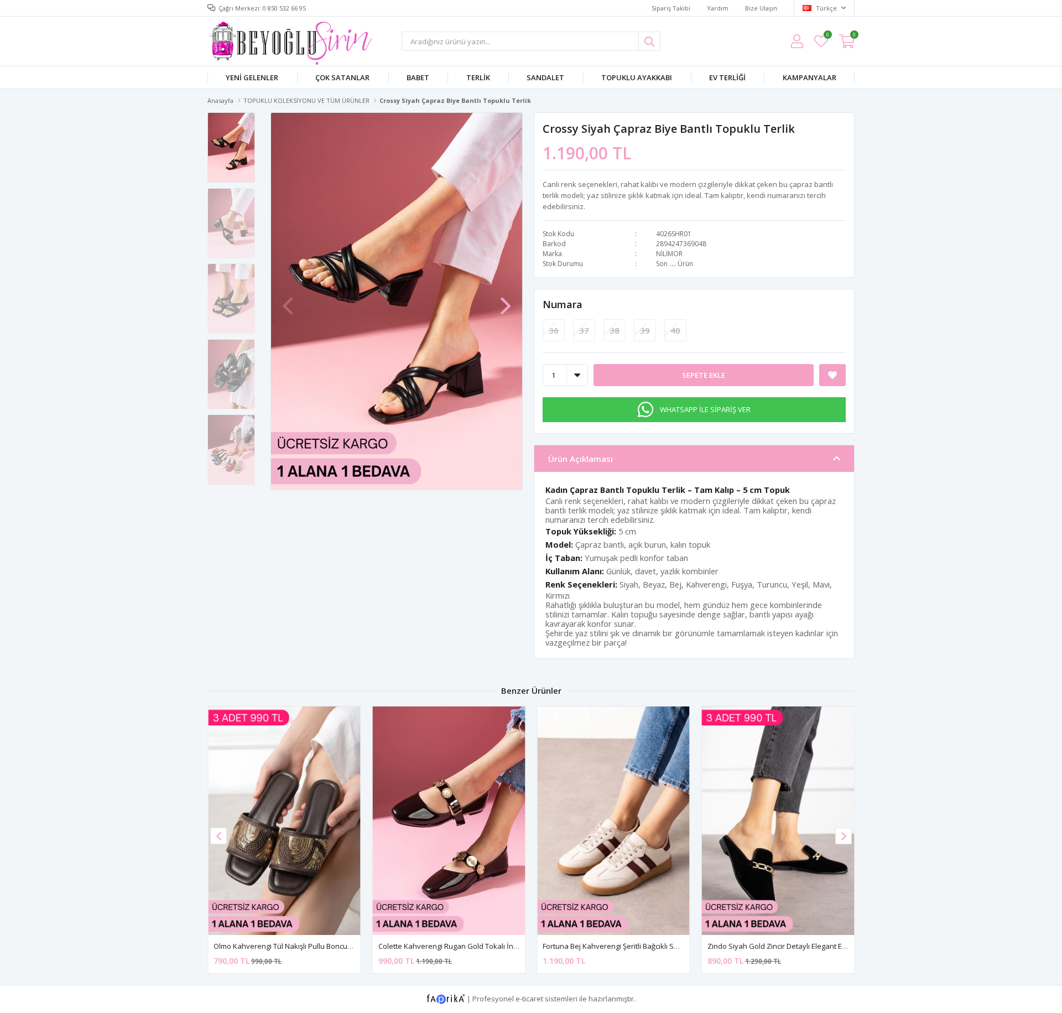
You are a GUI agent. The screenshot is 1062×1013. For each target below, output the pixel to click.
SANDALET (545, 77)
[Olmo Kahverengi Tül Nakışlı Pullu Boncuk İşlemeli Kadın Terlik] (284, 820)
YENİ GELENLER (252, 77)
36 (554, 330)
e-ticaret (529, 999)
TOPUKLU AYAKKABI (636, 77)
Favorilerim (827, 36)
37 (584, 330)
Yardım (717, 8)
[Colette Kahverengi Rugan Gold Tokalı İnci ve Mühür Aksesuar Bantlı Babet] (449, 820)
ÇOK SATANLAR (342, 77)
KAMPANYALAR (809, 77)
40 (675, 330)
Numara (562, 304)
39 (645, 330)
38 (615, 330)
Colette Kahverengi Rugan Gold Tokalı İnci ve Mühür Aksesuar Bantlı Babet (503, 946)
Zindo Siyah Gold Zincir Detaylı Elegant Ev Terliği (787, 946)
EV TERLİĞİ (727, 77)
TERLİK (478, 77)
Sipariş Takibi (671, 8)
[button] (505, 300)
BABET (418, 77)
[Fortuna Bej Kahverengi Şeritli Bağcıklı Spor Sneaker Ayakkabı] (613, 820)
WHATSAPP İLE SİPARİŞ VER (705, 409)
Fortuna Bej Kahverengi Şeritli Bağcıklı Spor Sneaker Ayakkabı (645, 946)
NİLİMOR (669, 253)
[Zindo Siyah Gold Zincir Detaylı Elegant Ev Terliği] (778, 820)
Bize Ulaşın (761, 8)
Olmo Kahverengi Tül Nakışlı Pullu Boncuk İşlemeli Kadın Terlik (316, 946)
